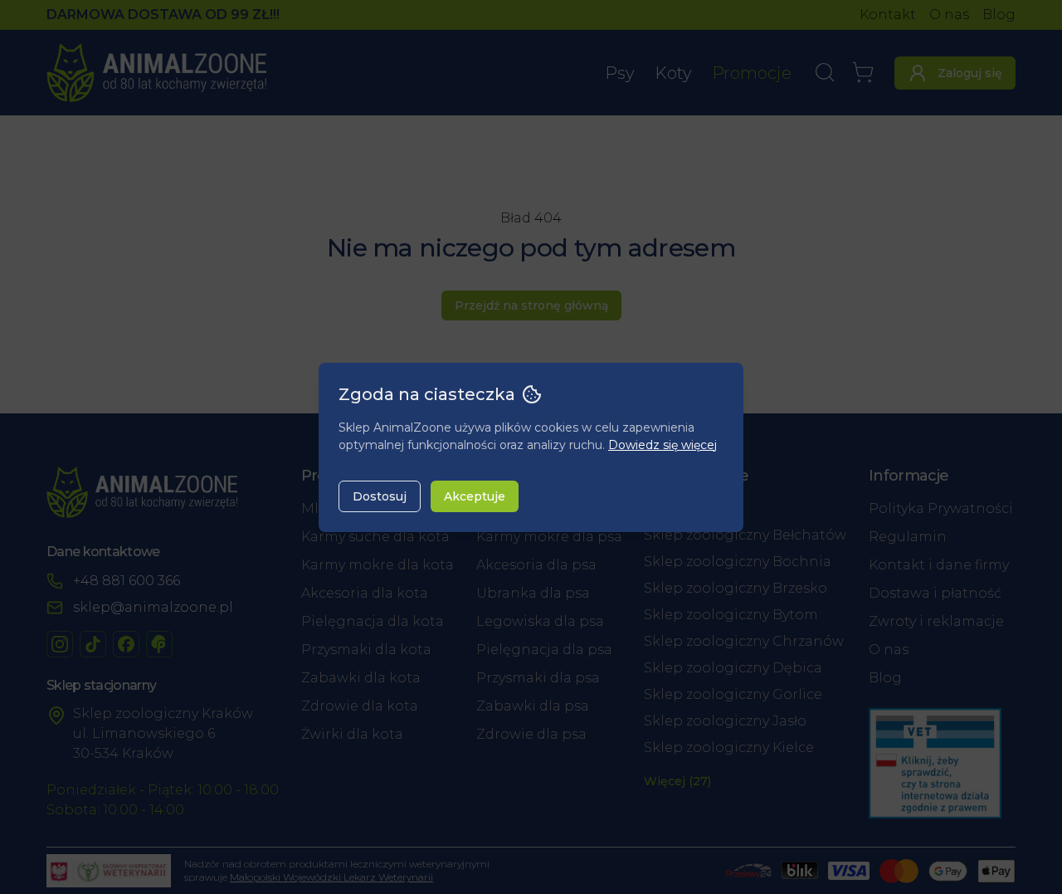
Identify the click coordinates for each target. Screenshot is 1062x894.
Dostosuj (380, 496)
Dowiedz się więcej (662, 444)
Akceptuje (474, 496)
